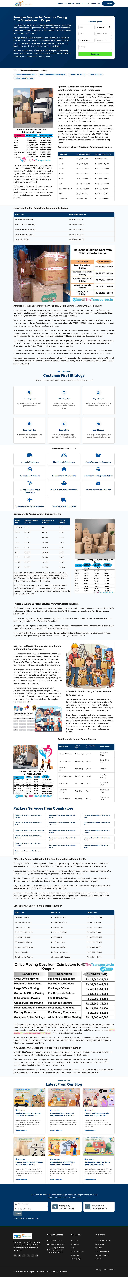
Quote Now (95, 54)
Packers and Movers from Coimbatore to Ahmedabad (62, 824)
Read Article (20, 1130)
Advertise (98, 1248)
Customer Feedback (102, 1251)
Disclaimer (98, 1259)
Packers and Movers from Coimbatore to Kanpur (97, 839)
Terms (105, 1270)
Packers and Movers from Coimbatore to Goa (29, 830)
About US (85, 3)
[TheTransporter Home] (23, 3)
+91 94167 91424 (66, 1209)
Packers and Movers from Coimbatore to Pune (62, 846)
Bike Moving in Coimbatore (64, 462)
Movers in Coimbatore (30, 462)
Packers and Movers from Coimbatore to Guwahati (28, 844)
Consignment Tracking (103, 1240)
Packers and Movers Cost (25, 74)
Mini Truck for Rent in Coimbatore (63, 490)
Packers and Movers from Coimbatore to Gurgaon (28, 837)
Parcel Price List (96, 74)
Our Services (69, 3)
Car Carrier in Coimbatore (29, 476)
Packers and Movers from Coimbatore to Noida (28, 852)
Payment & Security (102, 1255)
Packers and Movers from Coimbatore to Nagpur (97, 846)
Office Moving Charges (24, 78)
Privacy (98, 1270)
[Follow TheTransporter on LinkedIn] (19, 1255)
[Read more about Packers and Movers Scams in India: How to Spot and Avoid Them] (98, 1097)
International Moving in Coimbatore (98, 476)
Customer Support (77, 1251)
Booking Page (76, 1259)
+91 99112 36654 (99, 1209)
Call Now (109, 3)
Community (75, 1255)
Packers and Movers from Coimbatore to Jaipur (97, 816)
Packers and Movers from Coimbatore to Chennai (97, 824)
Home (60, 3)
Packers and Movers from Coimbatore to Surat (62, 839)
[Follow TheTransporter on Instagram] (24, 1255)
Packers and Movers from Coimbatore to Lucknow (97, 831)
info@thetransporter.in (57, 1244)
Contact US (95, 3)
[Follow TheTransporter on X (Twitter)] (28, 1255)
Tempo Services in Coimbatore (64, 506)
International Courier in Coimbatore (29, 506)
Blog (78, 3)
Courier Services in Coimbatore (98, 490)
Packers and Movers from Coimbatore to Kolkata (62, 831)
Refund (112, 1270)
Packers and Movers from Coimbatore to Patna (62, 816)
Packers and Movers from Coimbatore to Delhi (28, 824)
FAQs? (73, 1248)
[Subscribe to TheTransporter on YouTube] (37, 1255)
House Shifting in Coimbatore (64, 476)
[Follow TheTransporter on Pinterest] (15, 1255)
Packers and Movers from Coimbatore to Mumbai (28, 816)
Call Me (18, 1213)
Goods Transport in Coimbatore (98, 462)
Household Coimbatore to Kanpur (52, 74)
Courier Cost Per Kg (77, 74)
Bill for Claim (99, 1244)
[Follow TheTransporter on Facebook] (32, 1255)
